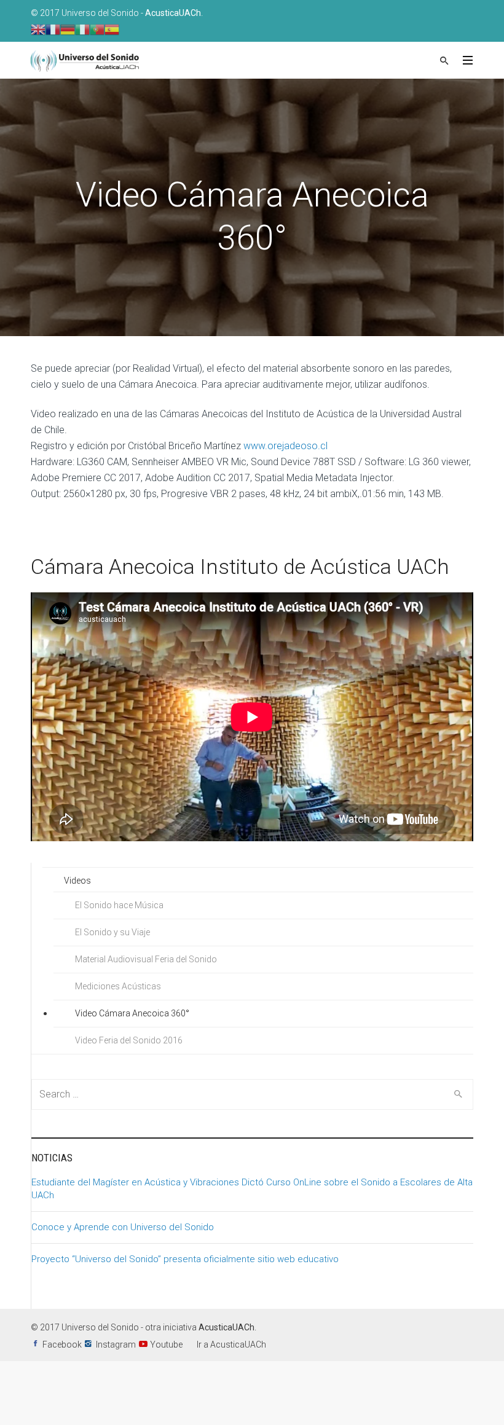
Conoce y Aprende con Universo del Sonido (122, 1227)
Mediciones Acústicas (118, 986)
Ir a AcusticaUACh (231, 1344)
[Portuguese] (97, 29)
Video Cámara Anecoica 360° (132, 1013)
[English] (38, 29)
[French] (52, 29)
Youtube (166, 1344)
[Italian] (82, 29)
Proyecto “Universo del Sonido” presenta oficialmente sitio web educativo (185, 1259)
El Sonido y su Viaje (112, 932)
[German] (67, 29)
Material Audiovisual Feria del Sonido (146, 959)
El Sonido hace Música (119, 905)
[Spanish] (111, 29)
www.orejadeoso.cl (284, 446)
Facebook (62, 1344)
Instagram (116, 1344)
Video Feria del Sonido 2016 (129, 1040)
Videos (77, 880)
